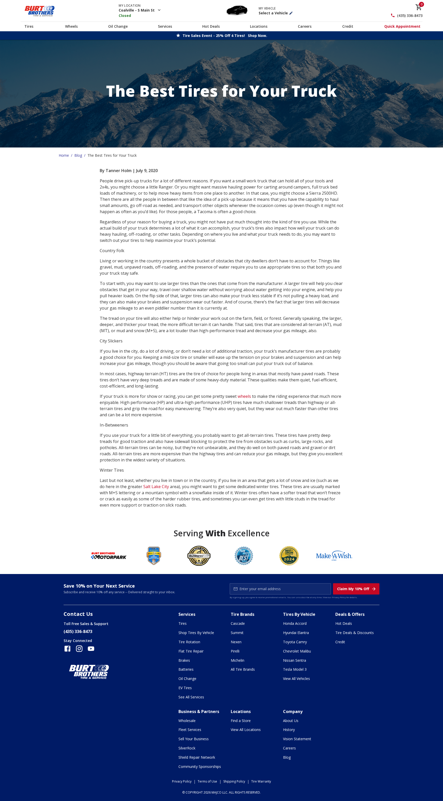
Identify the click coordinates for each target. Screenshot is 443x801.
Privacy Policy (339, 597)
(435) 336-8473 (409, 15)
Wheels (71, 26)
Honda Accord (295, 623)
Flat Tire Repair (191, 651)
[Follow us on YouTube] (91, 648)
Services (165, 26)
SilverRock (186, 748)
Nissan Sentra (294, 660)
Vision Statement (297, 738)
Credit (347, 26)
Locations (258, 26)
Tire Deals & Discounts (354, 632)
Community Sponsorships (199, 766)
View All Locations (246, 729)
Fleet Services (189, 729)
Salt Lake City (156, 486)
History (289, 729)
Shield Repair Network (196, 757)
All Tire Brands (243, 669)
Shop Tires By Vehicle (196, 632)
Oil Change (118, 26)
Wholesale (187, 720)
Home (64, 155)
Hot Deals (211, 26)
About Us (290, 720)
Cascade (238, 623)
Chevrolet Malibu (297, 651)
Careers (304, 26)
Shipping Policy (234, 781)
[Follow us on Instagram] (79, 648)
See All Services (191, 697)
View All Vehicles (296, 678)
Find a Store (241, 720)
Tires (28, 26)
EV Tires (185, 687)
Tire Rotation (189, 641)
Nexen (236, 641)
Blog (78, 155)
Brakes (184, 660)
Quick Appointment (402, 26)
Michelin (237, 660)
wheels (244, 396)
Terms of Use (207, 781)
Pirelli (235, 651)
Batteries (186, 669)
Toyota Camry (295, 641)
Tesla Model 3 (295, 669)
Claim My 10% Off (353, 588)
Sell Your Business (193, 738)
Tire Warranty (261, 781)
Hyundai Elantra (296, 632)
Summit (237, 632)
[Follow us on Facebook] (67, 648)
